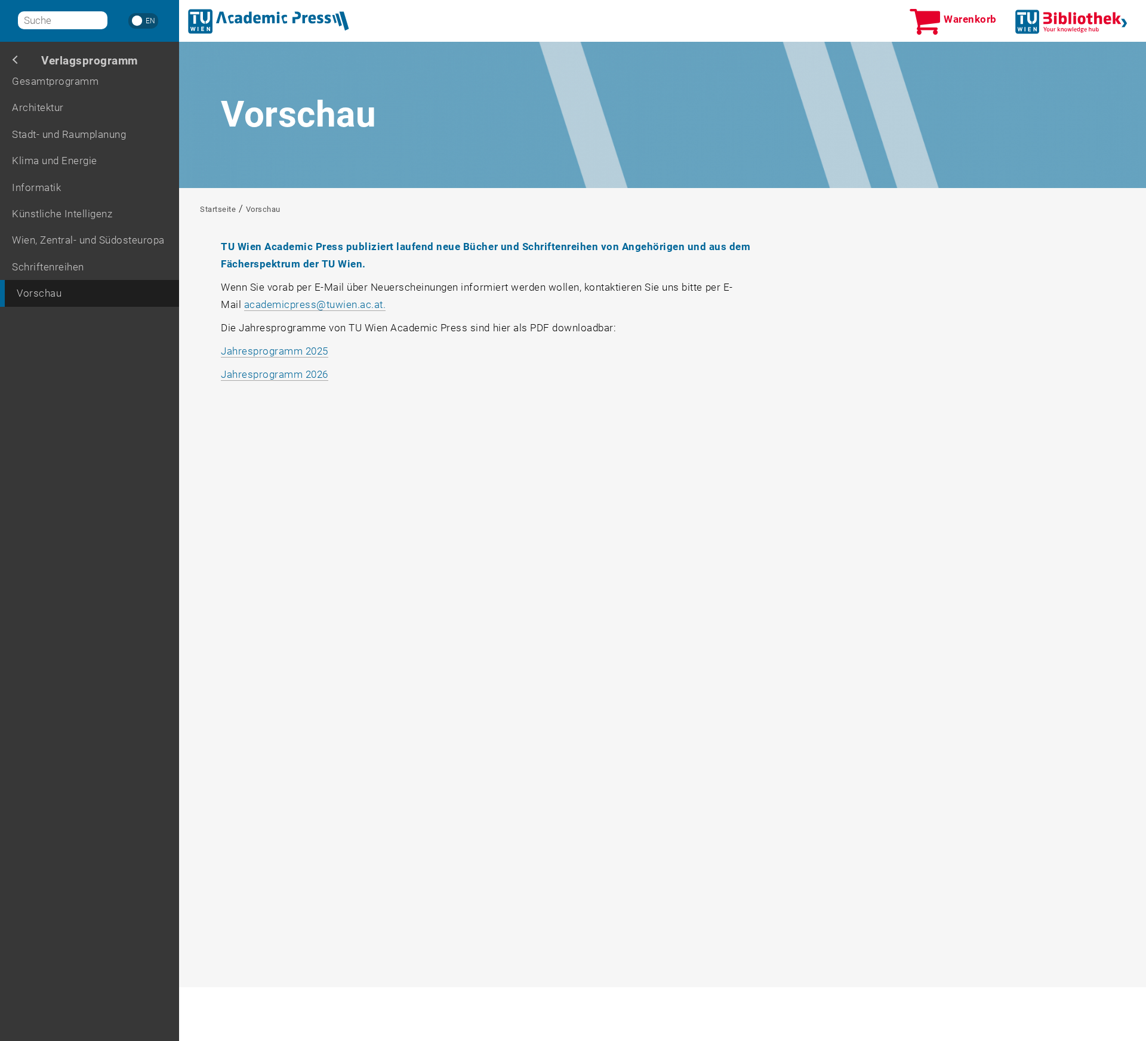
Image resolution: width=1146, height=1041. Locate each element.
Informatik (36, 187)
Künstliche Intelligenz (62, 214)
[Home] (268, 21)
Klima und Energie (54, 161)
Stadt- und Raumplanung (69, 134)
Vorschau (39, 293)
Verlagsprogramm (89, 60)
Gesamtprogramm (55, 81)
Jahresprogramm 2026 (274, 374)
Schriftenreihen (48, 267)
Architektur (38, 107)
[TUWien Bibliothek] (1071, 22)
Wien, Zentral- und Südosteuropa (88, 240)
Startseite (218, 209)
